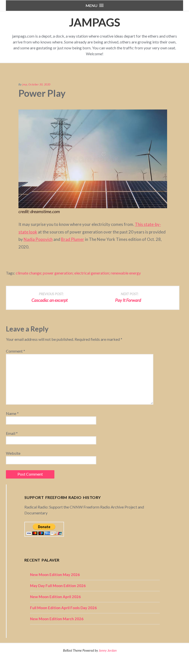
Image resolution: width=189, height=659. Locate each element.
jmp (24, 84)
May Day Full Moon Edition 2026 (58, 585)
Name (12, 413)
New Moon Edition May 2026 (55, 574)
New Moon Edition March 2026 (56, 619)
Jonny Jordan (108, 650)
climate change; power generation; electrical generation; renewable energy (78, 273)
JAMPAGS (94, 22)
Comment (15, 351)
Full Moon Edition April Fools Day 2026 (63, 607)
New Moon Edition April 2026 (55, 596)
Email (12, 433)
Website (13, 453)
